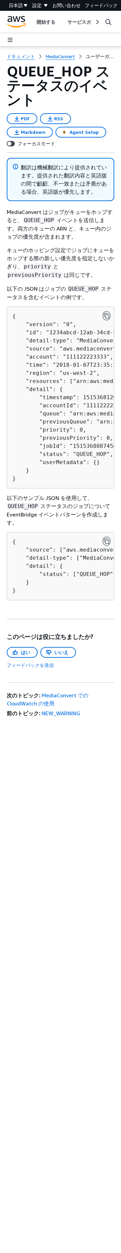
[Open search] (108, 22)
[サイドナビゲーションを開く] (10, 39)
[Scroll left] (31, 22)
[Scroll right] (97, 22)
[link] (100, 56)
